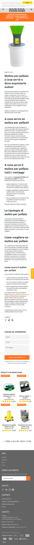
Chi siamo (4, 460)
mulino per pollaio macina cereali (19, 294)
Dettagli (24, 6)
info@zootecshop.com (10, 524)
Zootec (7, 532)
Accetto (27, 2)
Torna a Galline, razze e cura (18, 441)
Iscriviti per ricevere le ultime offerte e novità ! (15, 474)
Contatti (4, 457)
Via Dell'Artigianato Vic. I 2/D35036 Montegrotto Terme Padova (11, 517)
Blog (3, 462)
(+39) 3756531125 (14, 527)
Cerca (3, 465)
